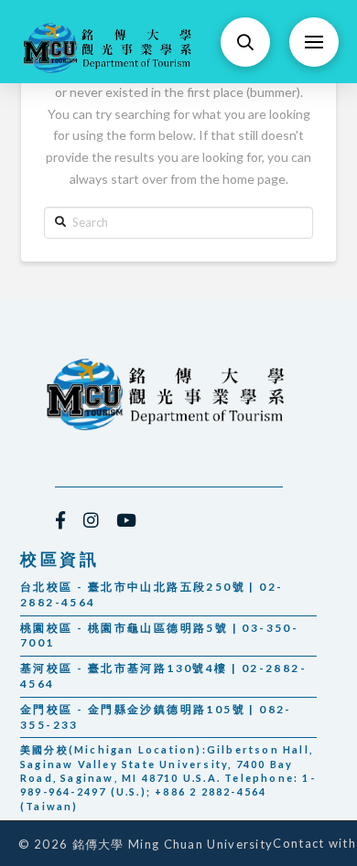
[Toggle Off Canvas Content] (314, 42)
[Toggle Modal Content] (245, 42)
